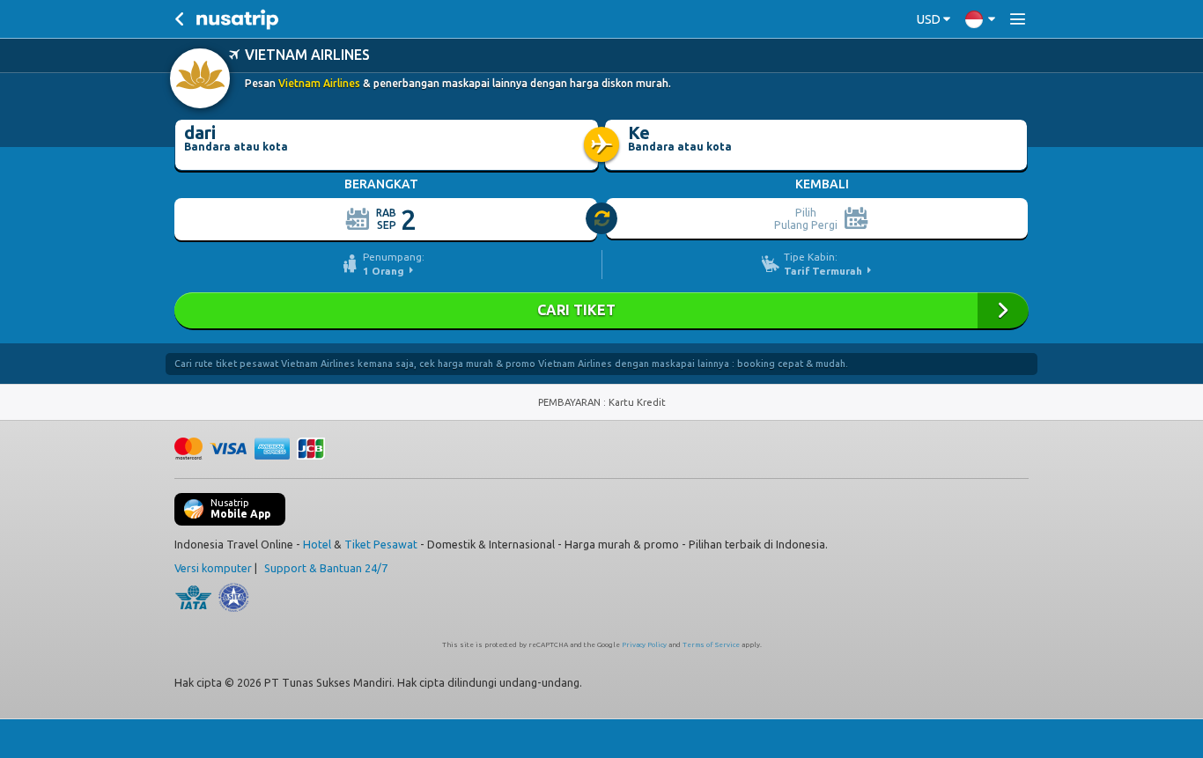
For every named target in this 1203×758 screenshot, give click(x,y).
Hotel (317, 544)
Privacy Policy (644, 645)
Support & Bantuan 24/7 (325, 568)
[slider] (602, 219)
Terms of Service (711, 645)
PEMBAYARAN (570, 402)
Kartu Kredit (637, 402)
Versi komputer (213, 568)
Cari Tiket (601, 310)
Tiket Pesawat (380, 544)
